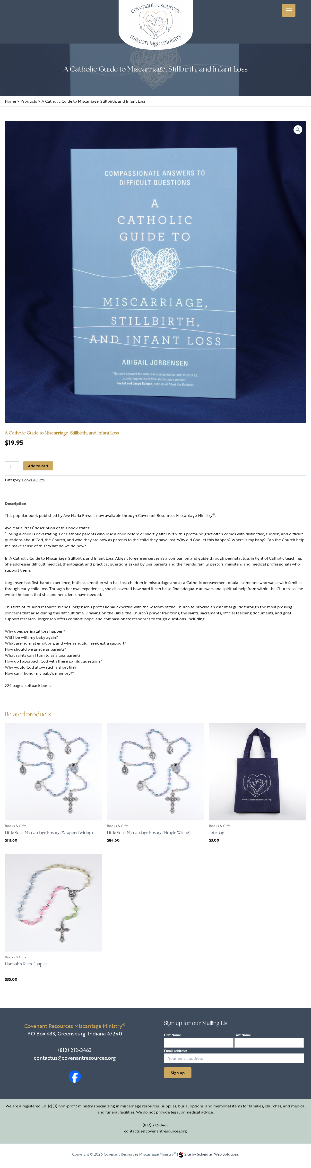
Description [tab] (15, 503)
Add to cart (38, 466)
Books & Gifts (33, 480)
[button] (298, 129)
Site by (211, 1154)
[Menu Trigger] (288, 10)
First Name (172, 1034)
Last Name (242, 1034)
